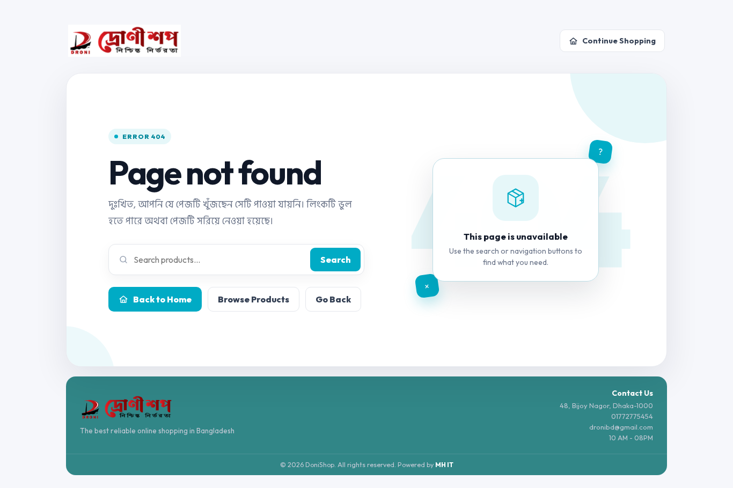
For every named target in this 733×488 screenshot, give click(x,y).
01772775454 (632, 416)
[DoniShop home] (124, 40)
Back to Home (162, 299)
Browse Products (253, 299)
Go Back (333, 299)
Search (335, 259)
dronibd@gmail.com (621, 427)
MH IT (444, 465)
